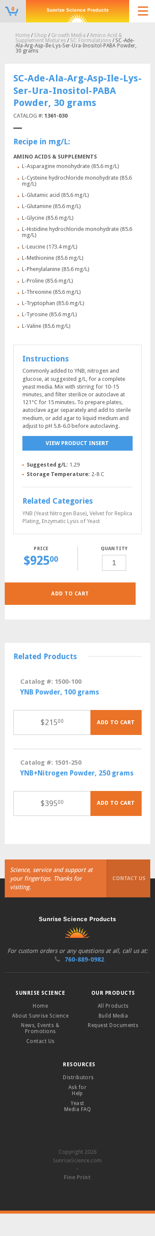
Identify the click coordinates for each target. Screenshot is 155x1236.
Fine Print (77, 1177)
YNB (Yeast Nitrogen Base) (54, 513)
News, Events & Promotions (40, 1028)
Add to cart (70, 594)
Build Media (113, 1016)
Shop (40, 35)
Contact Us (129, 878)
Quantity (114, 548)
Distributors (78, 1077)
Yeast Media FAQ (77, 1106)
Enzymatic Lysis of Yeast (71, 521)
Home (23, 35)
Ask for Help (77, 1090)
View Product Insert (77, 443)
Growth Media (68, 35)
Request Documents (113, 1025)
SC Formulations (90, 40)
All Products (113, 1006)
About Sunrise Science (40, 1016)
